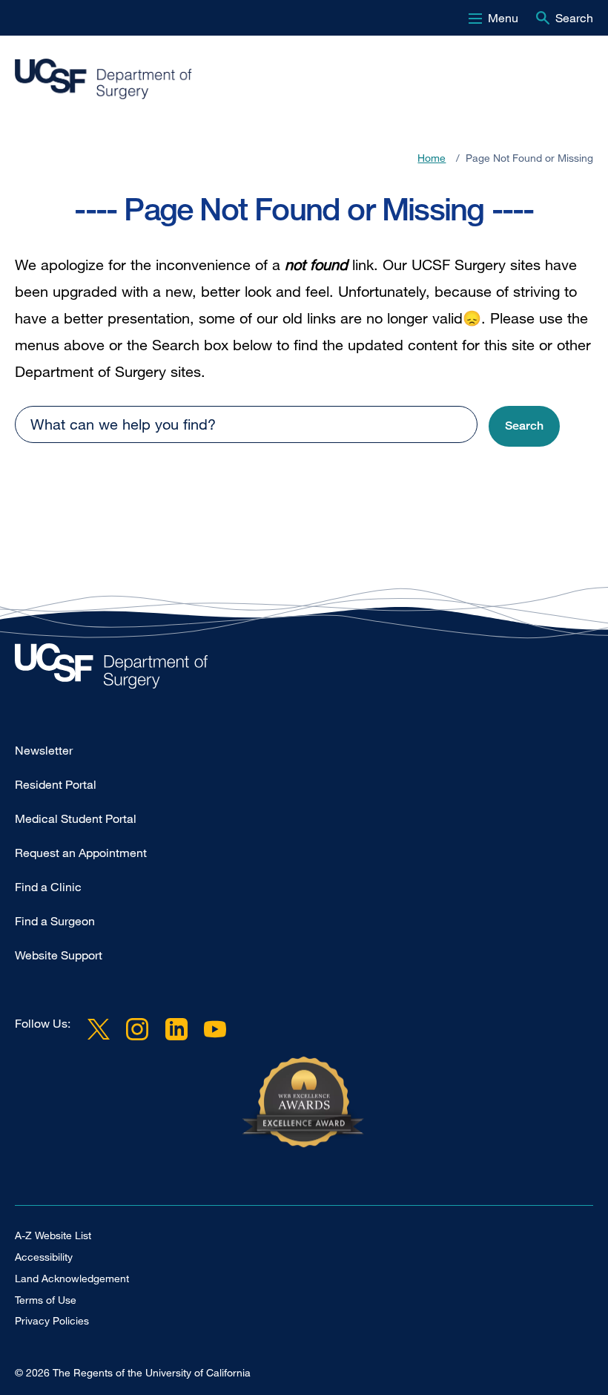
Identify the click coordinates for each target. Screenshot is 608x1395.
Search (574, 17)
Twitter (98, 1029)
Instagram (137, 1029)
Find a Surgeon (55, 920)
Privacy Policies (52, 1320)
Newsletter (44, 750)
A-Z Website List (53, 1235)
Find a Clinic (48, 886)
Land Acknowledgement (72, 1278)
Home (431, 157)
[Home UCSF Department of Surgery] (304, 669)
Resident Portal (55, 784)
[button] (524, 426)
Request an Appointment (81, 852)
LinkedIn (175, 1029)
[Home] (298, 79)
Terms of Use (45, 1299)
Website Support (58, 955)
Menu (503, 17)
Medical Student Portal (75, 818)
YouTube (215, 1029)
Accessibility (44, 1256)
